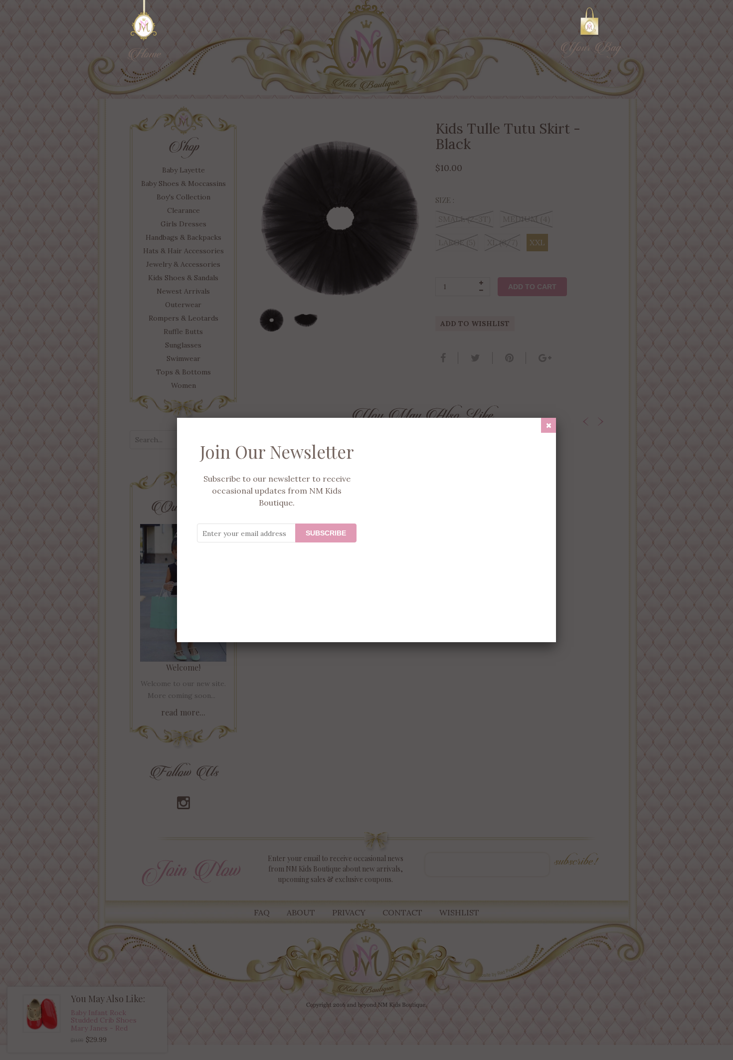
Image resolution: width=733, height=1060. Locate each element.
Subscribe (326, 533)
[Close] (548, 425)
